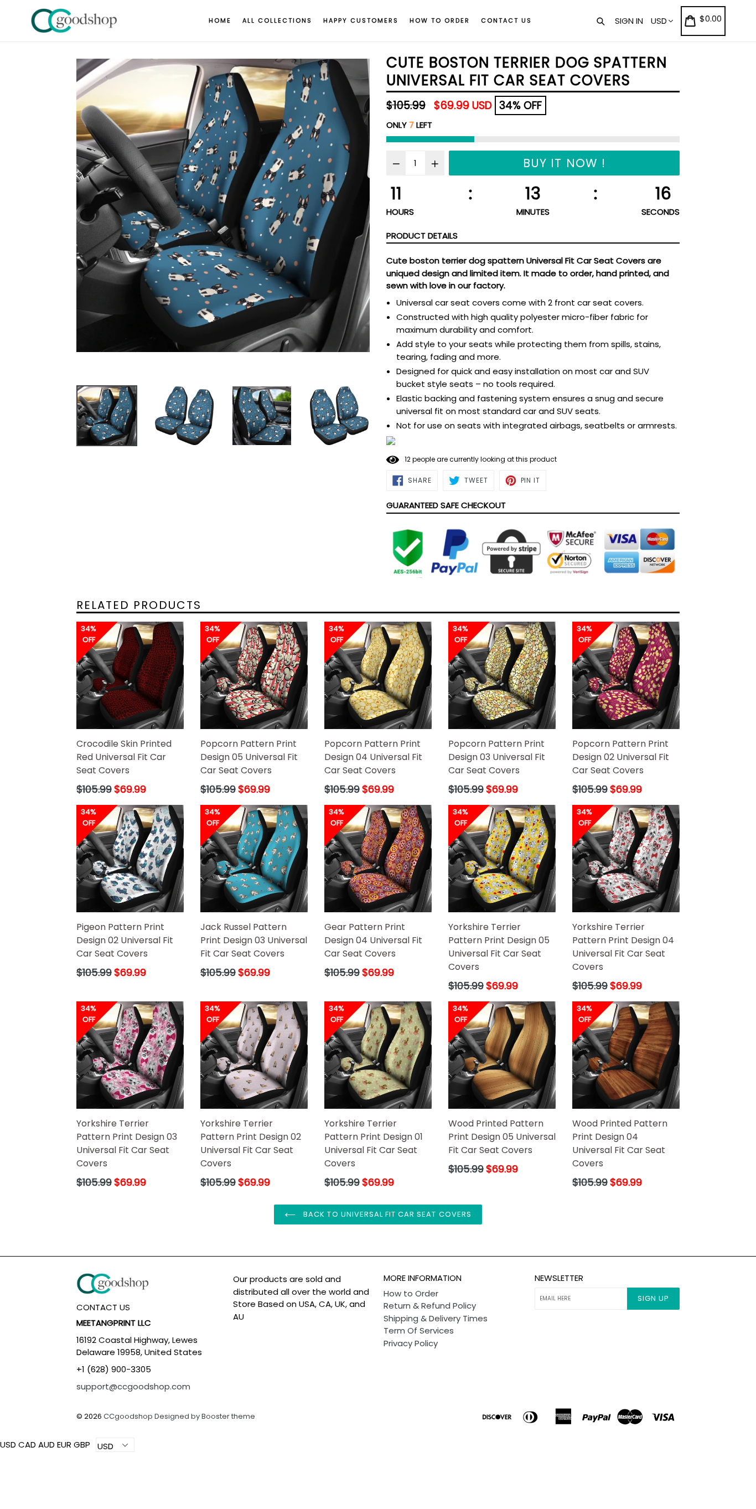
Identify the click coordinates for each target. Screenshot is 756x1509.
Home (220, 20)
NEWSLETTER (559, 1278)
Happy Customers (360, 20)
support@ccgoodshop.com (133, 1386)
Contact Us (506, 20)
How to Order (440, 20)
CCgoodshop (128, 1416)
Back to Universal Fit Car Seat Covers (386, 1214)
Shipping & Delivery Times (436, 1318)
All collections (277, 20)
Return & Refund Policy (430, 1305)
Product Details (422, 235)
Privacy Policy (411, 1343)
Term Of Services (419, 1330)
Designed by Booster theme (204, 1416)
